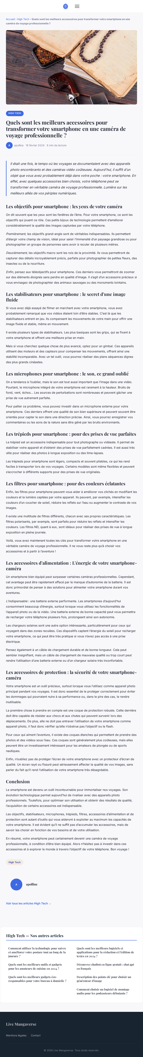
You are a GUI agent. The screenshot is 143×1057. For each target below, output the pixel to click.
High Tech (23, 19)
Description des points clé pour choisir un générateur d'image (104, 979)
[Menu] (77, 6)
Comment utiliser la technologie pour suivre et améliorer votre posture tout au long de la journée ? (37, 952)
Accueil (10, 19)
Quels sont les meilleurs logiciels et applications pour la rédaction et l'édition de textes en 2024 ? (105, 952)
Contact (36, 1035)
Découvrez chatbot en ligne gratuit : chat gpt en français (105, 966)
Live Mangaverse (21, 1024)
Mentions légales (16, 1035)
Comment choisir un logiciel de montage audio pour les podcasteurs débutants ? (103, 991)
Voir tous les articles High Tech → (28, 903)
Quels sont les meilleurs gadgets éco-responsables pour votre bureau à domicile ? (37, 979)
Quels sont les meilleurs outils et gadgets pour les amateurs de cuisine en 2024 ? (35, 966)
